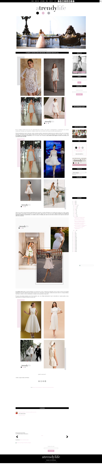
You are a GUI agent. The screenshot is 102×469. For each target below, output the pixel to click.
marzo (75, 214)
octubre (75, 206)
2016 (74, 241)
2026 (74, 201)
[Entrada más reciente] (17, 438)
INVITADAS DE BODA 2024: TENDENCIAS (78, 228)
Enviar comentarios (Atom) (24, 439)
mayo (75, 212)
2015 (74, 243)
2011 (74, 248)
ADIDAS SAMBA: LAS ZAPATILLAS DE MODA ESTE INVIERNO (79, 224)
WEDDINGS (52, 387)
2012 (74, 247)
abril (75, 213)
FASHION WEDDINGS (38, 387)
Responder (20, 415)
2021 (74, 234)
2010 (74, 250)
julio (75, 209)
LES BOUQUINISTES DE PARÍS (79, 219)
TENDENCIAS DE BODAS (46, 387)
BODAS (34, 387)
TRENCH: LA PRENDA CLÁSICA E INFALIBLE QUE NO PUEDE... (79, 221)
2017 (74, 240)
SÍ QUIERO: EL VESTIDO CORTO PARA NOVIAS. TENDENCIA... (79, 218)
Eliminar (23, 415)
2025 (74, 202)
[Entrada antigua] (67, 438)
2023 (74, 232)
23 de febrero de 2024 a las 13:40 (30, 412)
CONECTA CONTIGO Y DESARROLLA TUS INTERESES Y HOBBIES (80, 226)
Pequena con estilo (21, 412)
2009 (74, 251)
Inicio (42, 435)
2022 (74, 233)
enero (75, 230)
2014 (74, 244)
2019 (74, 237)
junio (75, 210)
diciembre (76, 205)
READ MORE (44, 42)
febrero (75, 216)
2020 (74, 236)
